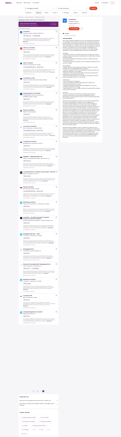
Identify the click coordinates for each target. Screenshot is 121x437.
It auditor (25, 425)
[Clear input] (53, 8)
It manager (26, 429)
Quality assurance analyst (29, 417)
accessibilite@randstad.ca (91, 134)
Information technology (29, 421)
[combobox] (39, 8)
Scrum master (45, 417)
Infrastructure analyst (46, 421)
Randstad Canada (67, 101)
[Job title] (38, 8)
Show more (25, 41)
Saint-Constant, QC (29, 17)
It (34, 429)
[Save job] (56, 31)
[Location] (71, 8)
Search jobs (21, 17)
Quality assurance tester (39, 425)
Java (42, 429)
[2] (43, 391)
